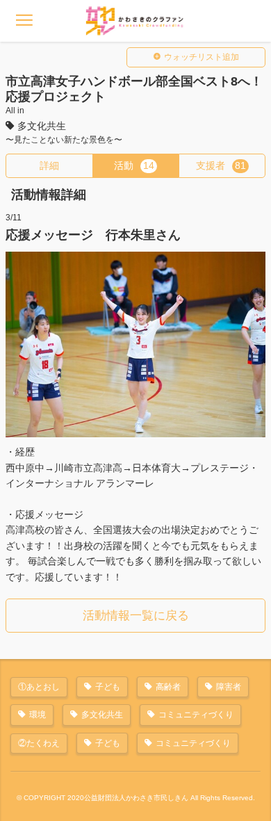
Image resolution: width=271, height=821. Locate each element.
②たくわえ (39, 743)
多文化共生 (102, 715)
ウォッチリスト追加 (201, 57)
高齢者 (168, 687)
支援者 (221, 165)
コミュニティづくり (195, 715)
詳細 (49, 165)
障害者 (228, 687)
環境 (37, 715)
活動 (134, 165)
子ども (107, 687)
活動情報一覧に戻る (136, 615)
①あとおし (39, 687)
